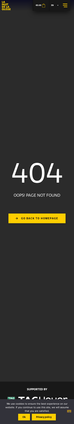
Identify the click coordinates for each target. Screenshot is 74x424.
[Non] (69, 411)
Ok (24, 417)
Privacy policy (44, 417)
